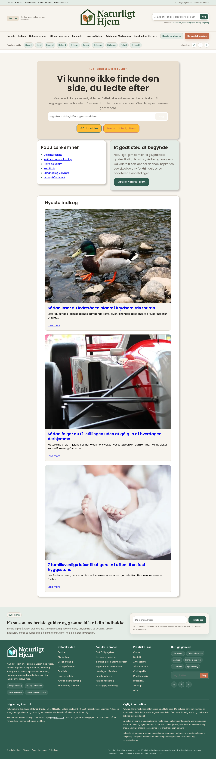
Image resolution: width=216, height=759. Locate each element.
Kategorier (42, 750)
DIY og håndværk (54, 177)
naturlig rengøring (202, 23)
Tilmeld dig (197, 620)
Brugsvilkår (138, 680)
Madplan (176, 660)
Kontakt (18, 2)
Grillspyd (74, 45)
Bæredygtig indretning (107, 685)
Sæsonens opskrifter (106, 657)
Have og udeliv (53, 164)
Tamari (86, 45)
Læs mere (54, 325)
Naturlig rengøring (105, 680)
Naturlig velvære (104, 676)
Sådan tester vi (45, 2)
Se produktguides (197, 36)
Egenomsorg (192, 667)
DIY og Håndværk (59, 36)
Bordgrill (50, 45)
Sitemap (137, 685)
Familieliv (77, 36)
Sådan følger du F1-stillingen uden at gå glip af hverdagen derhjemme (104, 436)
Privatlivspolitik (61, 2)
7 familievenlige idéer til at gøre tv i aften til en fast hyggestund (96, 567)
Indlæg (22, 36)
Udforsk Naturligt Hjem (131, 182)
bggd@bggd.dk (57, 717)
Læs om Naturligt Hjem (121, 128)
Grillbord (62, 45)
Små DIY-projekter (105, 652)
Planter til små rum (193, 660)
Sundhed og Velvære (145, 36)
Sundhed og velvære (57, 173)
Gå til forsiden (89, 128)
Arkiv (135, 690)
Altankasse (177, 667)
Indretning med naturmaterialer (111, 661)
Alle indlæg (63, 657)
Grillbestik (136, 45)
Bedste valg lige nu (171, 36)
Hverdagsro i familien (106, 671)
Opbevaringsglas (195, 653)
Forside (11, 36)
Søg (204, 16)
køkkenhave (176, 23)
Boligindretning (37, 36)
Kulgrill (124, 45)
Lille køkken (178, 653)
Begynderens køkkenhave (109, 666)
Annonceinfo (30, 2)
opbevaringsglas (188, 23)
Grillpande (97, 45)
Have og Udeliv (94, 36)
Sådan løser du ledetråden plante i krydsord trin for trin (101, 308)
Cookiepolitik (139, 671)
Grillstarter (111, 45)
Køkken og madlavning (58, 159)
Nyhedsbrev (185, 45)
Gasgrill (28, 45)
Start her (13, 18)
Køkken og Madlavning (118, 36)
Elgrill (39, 45)
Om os (10, 2)
